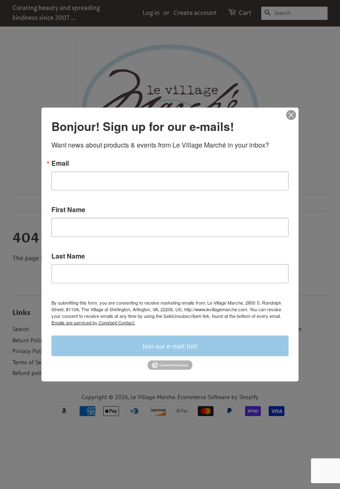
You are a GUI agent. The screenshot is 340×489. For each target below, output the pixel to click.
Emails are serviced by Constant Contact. (93, 322)
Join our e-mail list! (170, 346)
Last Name (68, 256)
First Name (68, 209)
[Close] (291, 115)
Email (60, 163)
